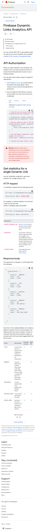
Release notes (5, 489)
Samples (3, 450)
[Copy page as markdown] (10, 33)
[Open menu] (2, 2)
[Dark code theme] (29, 110)
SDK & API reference (6, 447)
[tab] (10, 101)
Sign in (33, 2)
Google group (5, 487)
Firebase (5, 14)
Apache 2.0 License (23, 429)
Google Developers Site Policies (14, 431)
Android (3, 506)
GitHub (3, 455)
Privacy (8, 524)
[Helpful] (14, 17)
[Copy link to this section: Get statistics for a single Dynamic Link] (29, 172)
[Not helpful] (16, 17)
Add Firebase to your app (15, 83)
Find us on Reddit (6, 466)
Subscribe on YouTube (7, 471)
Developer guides (6, 445)
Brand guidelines (5, 492)
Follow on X (4, 468)
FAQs (2, 495)
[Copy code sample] (32, 110)
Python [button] (24, 100)
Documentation (7, 7)
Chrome (3, 509)
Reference (23, 14)
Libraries (3, 453)
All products (4, 517)
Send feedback (10, 21)
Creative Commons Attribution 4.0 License (18, 427)
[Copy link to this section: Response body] (21, 259)
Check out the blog (6, 463)
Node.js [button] (16, 100)
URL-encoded (25, 224)
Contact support (5, 481)
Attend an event (5, 474)
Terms (3, 524)
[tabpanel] (20, 124)
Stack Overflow (5, 484)
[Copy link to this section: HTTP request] (19, 184)
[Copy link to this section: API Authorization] (27, 63)
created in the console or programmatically (16, 56)
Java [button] (10, 100)
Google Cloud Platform (7, 514)
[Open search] (25, 2)
